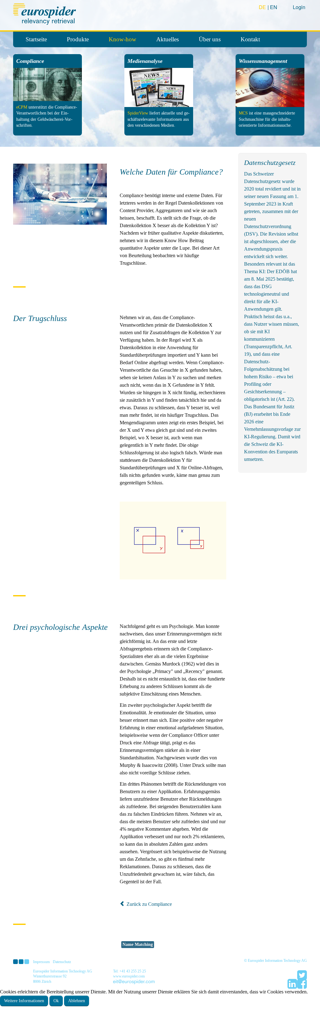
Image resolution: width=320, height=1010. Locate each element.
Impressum (41, 962)
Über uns (210, 39)
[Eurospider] (45, 13)
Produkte (78, 39)
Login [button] (299, 7)
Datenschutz (62, 962)
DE (263, 7)
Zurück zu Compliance (148, 904)
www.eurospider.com (129, 976)
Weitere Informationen (24, 1000)
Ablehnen (76, 1000)
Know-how (122, 39)
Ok (56, 1000)
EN (273, 7)
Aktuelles (167, 39)
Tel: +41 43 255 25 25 (129, 971)
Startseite (36, 39)
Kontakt (250, 39)
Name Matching (137, 944)
